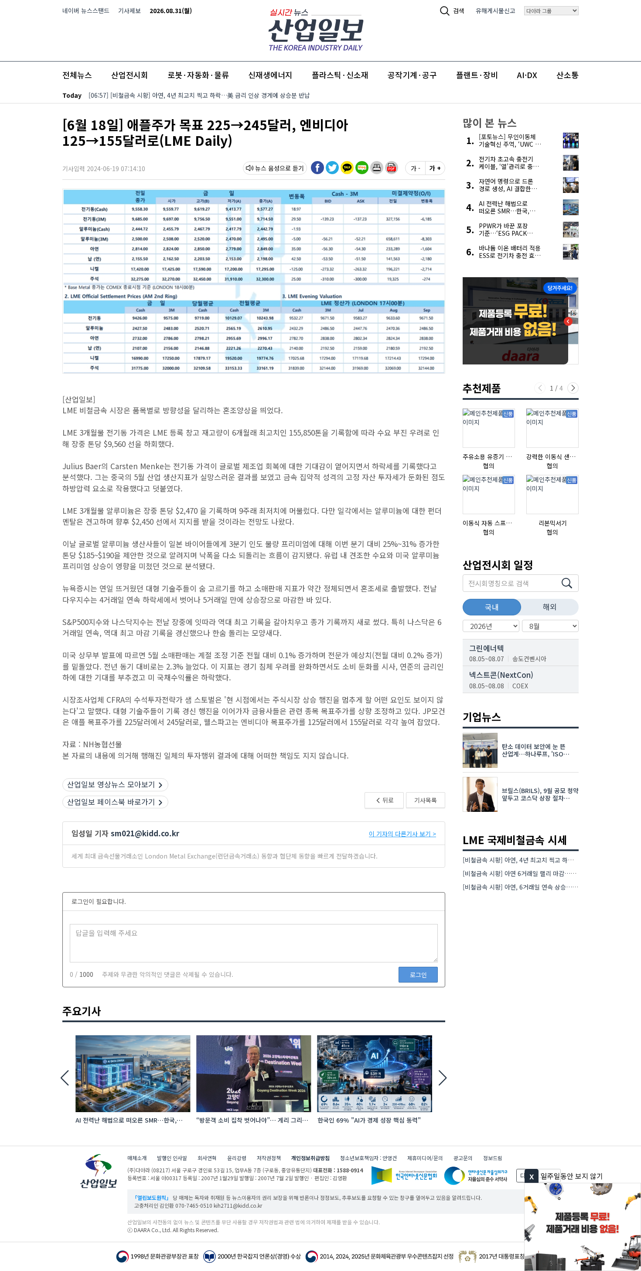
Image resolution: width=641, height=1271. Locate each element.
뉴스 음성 (267, 168)
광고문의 (463, 1157)
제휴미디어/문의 (425, 1157)
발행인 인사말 (172, 1157)
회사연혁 (207, 1157)
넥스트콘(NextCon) (501, 674)
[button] (376, 167)
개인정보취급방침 (310, 1157)
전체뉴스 (77, 74)
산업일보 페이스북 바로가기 (111, 801)
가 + (435, 168)
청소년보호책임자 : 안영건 (368, 1157)
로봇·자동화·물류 (198, 74)
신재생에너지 (270, 74)
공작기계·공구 (412, 74)
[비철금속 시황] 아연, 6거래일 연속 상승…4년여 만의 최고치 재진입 (550, 887)
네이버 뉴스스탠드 (85, 10)
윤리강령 (236, 1157)
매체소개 (137, 1157)
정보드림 (492, 1157)
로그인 (418, 974)
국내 (492, 606)
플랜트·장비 (477, 74)
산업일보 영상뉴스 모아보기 (111, 784)
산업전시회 (129, 74)
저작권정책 (269, 1157)
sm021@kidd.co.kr (145, 833)
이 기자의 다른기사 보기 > (402, 833)
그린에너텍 (486, 647)
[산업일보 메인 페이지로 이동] (316, 28)
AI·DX (527, 74)
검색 (458, 10)
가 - (415, 168)
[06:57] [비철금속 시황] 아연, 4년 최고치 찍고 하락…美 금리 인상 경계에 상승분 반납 (199, 95)
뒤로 (387, 800)
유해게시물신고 (495, 10)
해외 (550, 606)
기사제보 (129, 10)
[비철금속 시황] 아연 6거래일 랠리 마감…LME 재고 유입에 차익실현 (551, 873)
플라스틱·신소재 (340, 74)
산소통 (567, 74)
